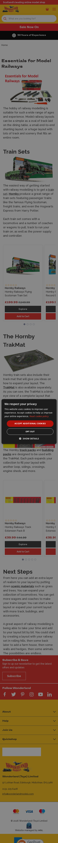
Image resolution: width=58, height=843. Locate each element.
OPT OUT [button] (30, 431)
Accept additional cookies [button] (30, 423)
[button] (29, 438)
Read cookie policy (39, 416)
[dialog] (28, 421)
